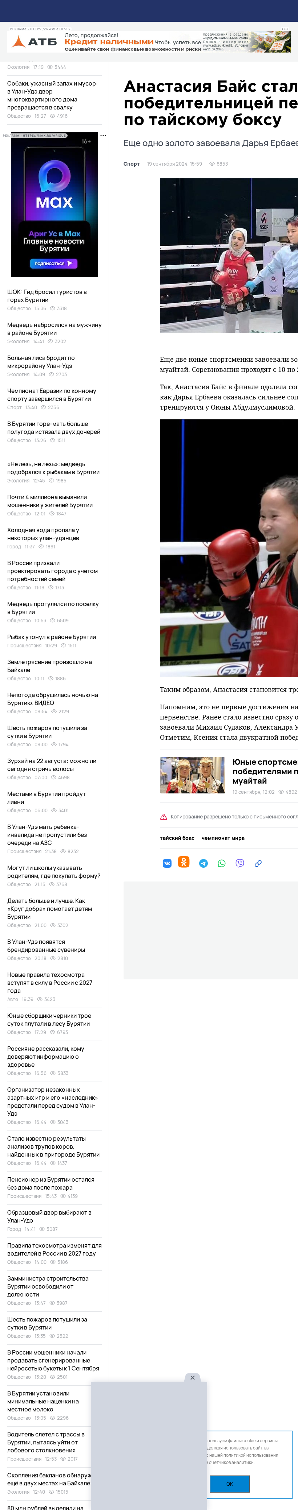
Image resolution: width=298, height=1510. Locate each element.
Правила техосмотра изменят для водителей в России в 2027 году (54, 1249)
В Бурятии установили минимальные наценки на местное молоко (43, 1401)
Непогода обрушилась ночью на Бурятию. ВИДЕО (52, 699)
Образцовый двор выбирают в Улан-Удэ (49, 1216)
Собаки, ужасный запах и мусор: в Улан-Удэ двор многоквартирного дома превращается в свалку (52, 95)
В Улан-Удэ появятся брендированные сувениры (46, 946)
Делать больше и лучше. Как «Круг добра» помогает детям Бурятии (49, 909)
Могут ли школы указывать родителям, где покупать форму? (54, 872)
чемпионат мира (223, 838)
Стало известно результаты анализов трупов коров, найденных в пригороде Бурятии (53, 1146)
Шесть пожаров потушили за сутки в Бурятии (47, 732)
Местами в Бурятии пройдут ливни (46, 798)
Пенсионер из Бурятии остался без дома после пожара (50, 1183)
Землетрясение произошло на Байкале (49, 666)
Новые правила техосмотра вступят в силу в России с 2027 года (49, 983)
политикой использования (251, 1455)
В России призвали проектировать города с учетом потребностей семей (52, 571)
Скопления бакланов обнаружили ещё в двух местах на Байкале (54, 1479)
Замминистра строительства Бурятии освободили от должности (48, 1286)
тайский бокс (177, 838)
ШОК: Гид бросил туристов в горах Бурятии (47, 296)
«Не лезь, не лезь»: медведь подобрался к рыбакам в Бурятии (53, 468)
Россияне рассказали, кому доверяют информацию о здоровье (45, 1057)
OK (229, 1484)
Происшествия (24, 645)
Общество (19, 116)
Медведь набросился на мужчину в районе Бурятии (54, 329)
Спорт (132, 164)
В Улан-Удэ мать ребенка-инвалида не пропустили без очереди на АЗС (47, 835)
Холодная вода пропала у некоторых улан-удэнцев (43, 534)
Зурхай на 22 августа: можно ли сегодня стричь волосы (51, 765)
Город (14, 546)
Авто (12, 999)
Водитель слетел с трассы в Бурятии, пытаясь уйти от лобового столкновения (46, 1442)
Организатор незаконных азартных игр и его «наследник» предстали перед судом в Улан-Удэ (52, 1101)
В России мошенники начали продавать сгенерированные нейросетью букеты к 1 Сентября (53, 1360)
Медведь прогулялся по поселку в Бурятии (53, 608)
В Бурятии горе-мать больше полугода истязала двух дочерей (53, 428)
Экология (18, 67)
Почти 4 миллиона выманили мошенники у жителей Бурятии (50, 501)
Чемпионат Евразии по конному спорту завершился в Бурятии (51, 395)
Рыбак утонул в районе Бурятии (51, 637)
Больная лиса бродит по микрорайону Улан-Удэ (41, 362)
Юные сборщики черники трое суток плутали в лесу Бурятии (49, 1020)
